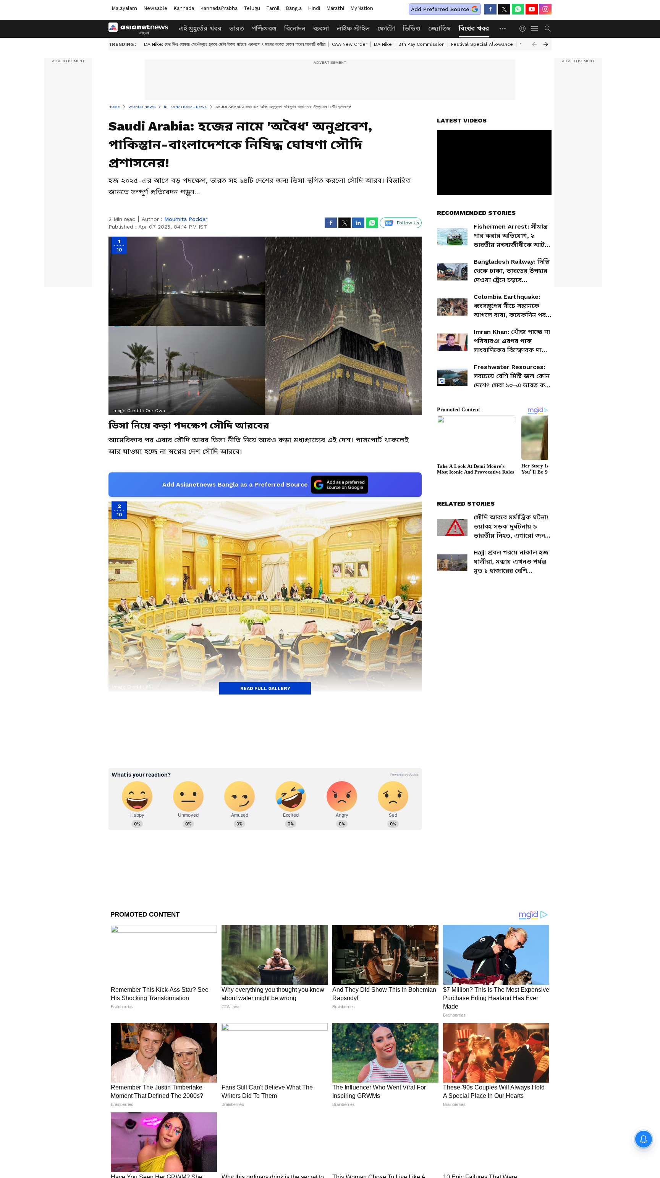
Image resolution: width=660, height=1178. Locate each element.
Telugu (252, 8)
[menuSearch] (548, 29)
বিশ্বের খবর (474, 28)
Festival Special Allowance (482, 44)
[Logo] (140, 28)
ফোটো (386, 28)
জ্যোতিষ (439, 28)
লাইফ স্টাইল (353, 28)
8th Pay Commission (421, 44)
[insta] (545, 9)
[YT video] (532, 9)
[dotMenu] (503, 28)
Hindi (314, 8)
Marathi (335, 8)
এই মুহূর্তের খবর (200, 28)
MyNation (361, 8)
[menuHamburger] (535, 28)
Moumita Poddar (185, 219)
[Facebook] (490, 9)
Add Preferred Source (440, 9)
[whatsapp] (518, 9)
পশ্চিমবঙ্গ (264, 28)
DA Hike (383, 44)
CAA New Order (349, 44)
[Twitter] (504, 9)
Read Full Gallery (265, 688)
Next (546, 44)
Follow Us (408, 223)
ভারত (236, 28)
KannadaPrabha (219, 8)
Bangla (294, 8)
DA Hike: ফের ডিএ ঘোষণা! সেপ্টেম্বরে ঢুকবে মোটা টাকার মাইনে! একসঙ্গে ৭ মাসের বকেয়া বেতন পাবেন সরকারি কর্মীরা (234, 44)
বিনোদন (295, 28)
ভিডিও (412, 28)
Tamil (273, 8)
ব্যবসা (321, 28)
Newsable (155, 8)
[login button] (524, 29)
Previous (534, 44)
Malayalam (124, 8)
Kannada (183, 8)
